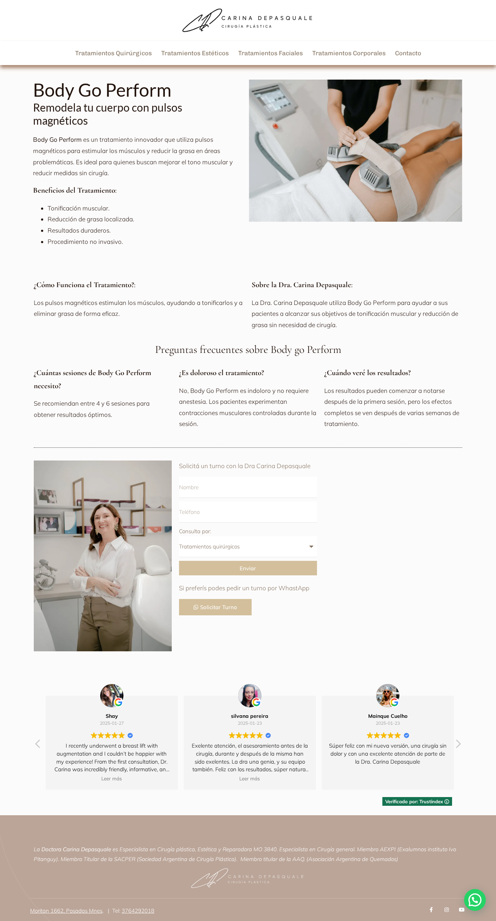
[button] (458, 746)
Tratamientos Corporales (349, 53)
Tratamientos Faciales (270, 53)
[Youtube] (461, 909)
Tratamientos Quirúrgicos (113, 53)
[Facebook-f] (431, 909)
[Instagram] (446, 909)
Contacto (408, 53)
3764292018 (138, 910)
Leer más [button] (109, 778)
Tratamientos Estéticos (195, 53)
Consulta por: (195, 531)
